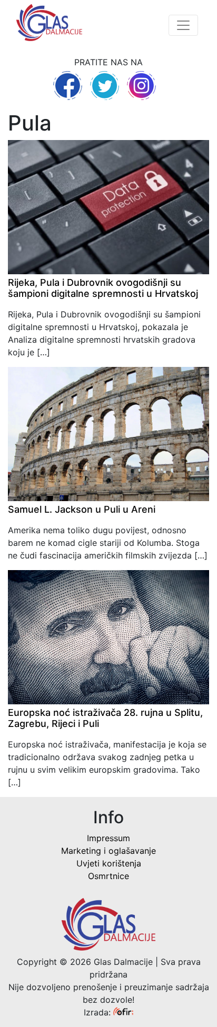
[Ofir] (123, 1012)
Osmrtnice (108, 876)
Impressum (108, 838)
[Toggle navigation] (183, 25)
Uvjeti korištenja (108, 863)
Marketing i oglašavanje (108, 850)
